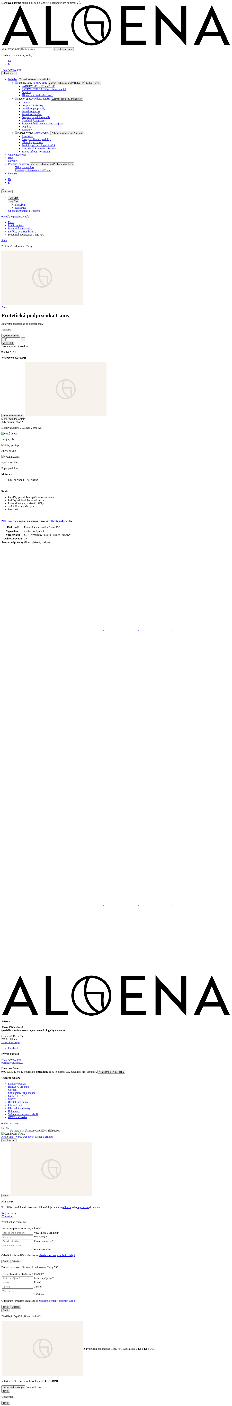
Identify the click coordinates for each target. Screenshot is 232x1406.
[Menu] (2, 189)
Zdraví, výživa (42, 132)
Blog (10, 157)
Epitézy (26, 102)
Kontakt (12, 173)
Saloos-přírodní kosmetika (36, 151)
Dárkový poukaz (17, 1083)
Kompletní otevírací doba (111, 1072)
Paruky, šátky (40, 82)
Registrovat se (8, 1213)
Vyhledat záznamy (63, 49)
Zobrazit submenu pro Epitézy (67, 99)
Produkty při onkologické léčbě (38, 145)
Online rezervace (17, 154)
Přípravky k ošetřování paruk (37, 95)
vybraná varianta (11, 335)
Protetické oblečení (32, 114)
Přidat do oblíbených (13, 415)
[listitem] (18, 560)
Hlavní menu (9, 73)
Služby (12, 1098)
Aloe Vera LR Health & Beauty (39, 148)
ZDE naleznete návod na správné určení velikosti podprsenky (36, 521)
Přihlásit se (7, 1216)
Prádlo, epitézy (42, 98)
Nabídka (12, 79)
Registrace (20, 207)
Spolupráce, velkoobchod (21, 1092)
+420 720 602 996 (11, 69)
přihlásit (66, 1207)
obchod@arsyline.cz (12, 1062)
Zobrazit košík (33, 1387)
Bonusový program (18, 1086)
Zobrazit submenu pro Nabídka (34, 79)
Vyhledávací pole (10, 48)
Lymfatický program (33, 120)
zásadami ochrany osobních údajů (57, 1255)
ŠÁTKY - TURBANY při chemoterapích (44, 89)
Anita (4, 240)
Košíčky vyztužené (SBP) (22, 231)
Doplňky (26, 92)
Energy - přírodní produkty (36, 139)
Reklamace (14, 1111)
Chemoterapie (15, 1105)
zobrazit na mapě (10, 1042)
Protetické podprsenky (34, 108)
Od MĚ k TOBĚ (17, 1095)
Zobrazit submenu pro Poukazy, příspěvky (52, 164)
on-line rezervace (10, 1123)
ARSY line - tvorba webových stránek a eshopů (27, 1136)
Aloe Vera (27, 136)
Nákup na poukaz (24, 167)
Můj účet (7, 191)
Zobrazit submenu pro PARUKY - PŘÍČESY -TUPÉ (74, 83)
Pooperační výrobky (32, 105)
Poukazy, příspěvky (18, 164)
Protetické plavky (31, 111)
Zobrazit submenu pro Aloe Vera (67, 133)
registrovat (83, 1207)
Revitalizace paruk (18, 1102)
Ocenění (12, 1089)
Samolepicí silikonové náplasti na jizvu (42, 123)
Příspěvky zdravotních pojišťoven (33, 170)
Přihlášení (20, 204)
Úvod (11, 222)
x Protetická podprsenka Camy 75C (112, 1348)
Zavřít (5, 1195)
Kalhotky (27, 129)
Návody (12, 160)
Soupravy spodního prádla (36, 117)
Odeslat (16, 1261)
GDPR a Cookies (17, 1117)
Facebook (13, 1048)
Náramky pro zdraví (32, 142)
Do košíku (8, 343)
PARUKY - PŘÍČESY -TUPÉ (38, 86)
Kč (9, 60)
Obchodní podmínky (19, 1108)
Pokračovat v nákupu (13, 1387)
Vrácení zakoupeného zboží (23, 1114)
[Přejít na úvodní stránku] (116, 45)
